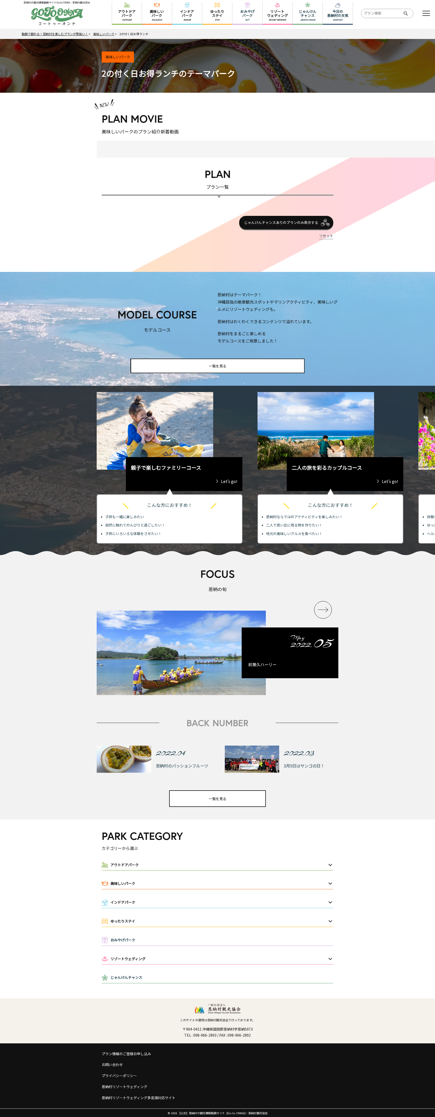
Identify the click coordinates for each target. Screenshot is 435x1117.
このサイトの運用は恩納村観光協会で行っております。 (217, 1020)
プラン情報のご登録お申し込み (126, 1053)
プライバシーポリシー (119, 1075)
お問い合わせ (112, 1064)
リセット (326, 235)
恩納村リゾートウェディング (124, 1086)
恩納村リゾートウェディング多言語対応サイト (138, 1097)
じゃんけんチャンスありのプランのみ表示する (281, 222)
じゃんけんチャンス (126, 977)
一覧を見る (217, 365)
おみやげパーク (123, 939)
